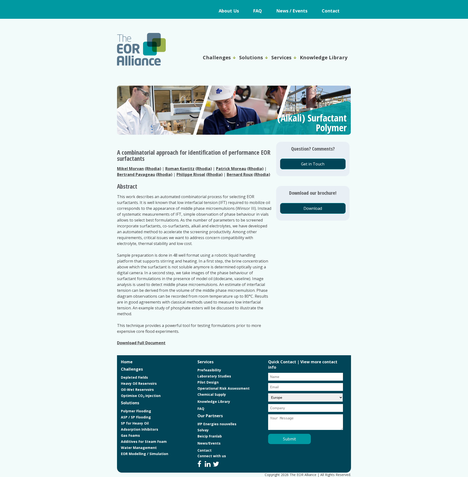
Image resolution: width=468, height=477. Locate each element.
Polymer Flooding (136, 411)
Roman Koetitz (180, 168)
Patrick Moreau (231, 168)
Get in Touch (312, 164)
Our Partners (210, 415)
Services (281, 57)
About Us (229, 11)
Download (312, 208)
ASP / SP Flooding (136, 417)
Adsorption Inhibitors (139, 429)
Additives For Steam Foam (144, 441)
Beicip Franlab (209, 436)
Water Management (139, 447)
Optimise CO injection (141, 395)
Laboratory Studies (214, 376)
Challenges (217, 57)
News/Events (209, 443)
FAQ (257, 11)
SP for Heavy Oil (135, 423)
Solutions (251, 57)
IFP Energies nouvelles (216, 424)
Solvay (203, 430)
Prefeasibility (209, 370)
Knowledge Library (323, 57)
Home (127, 362)
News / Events (291, 11)
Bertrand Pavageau (136, 174)
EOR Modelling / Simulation (144, 453)
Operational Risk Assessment (223, 388)
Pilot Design (208, 382)
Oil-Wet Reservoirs (137, 389)
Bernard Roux (240, 174)
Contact (331, 11)
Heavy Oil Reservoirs (139, 383)
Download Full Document (141, 342)
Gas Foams (130, 435)
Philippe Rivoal (190, 174)
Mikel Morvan (130, 168)
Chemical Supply (211, 394)
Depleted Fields (134, 377)
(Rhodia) (153, 168)
